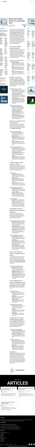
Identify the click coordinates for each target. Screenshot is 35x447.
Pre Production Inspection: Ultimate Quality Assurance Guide (33, 66)
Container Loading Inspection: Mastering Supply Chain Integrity (28, 55)
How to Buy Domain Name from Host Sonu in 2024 (6, 51)
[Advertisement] (17, 10)
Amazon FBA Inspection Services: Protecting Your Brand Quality (33, 44)
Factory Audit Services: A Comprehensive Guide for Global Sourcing (29, 44)
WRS (5, 1)
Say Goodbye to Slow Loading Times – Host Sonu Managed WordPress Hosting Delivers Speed (6, 42)
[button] (31, 1)
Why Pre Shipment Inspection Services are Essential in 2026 (33, 55)
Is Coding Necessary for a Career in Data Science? (8, 424)
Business (3, 390)
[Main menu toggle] (2, 1)
